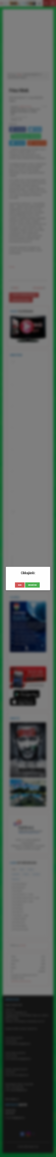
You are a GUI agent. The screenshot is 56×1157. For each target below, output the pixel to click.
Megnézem (32, 585)
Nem (19, 585)
